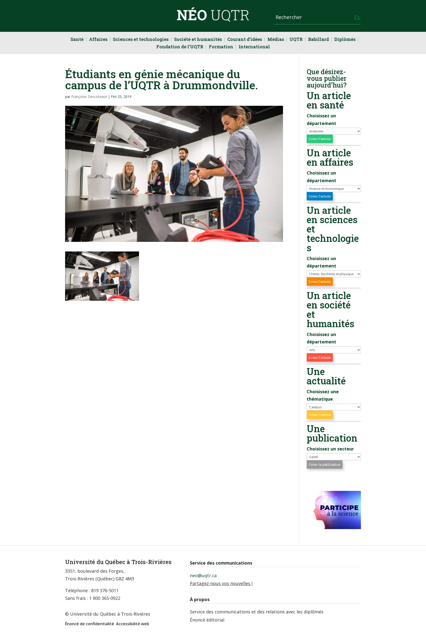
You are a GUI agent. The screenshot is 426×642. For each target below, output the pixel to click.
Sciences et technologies (141, 39)
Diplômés (344, 39)
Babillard (318, 39)
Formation (221, 47)
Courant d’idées (244, 39)
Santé (77, 39)
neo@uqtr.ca (203, 575)
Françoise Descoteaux (89, 96)
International (254, 47)
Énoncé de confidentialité (89, 623)
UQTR (296, 39)
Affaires (98, 39)
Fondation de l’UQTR (179, 47)
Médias (275, 39)
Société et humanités (198, 39)
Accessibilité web (132, 623)
